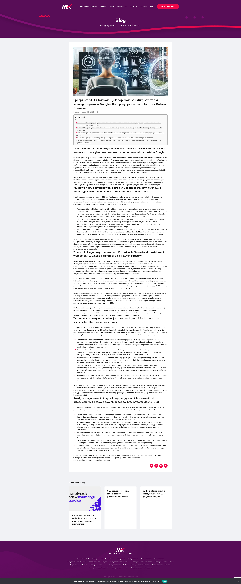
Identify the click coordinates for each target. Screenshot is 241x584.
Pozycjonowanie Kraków (164, 561)
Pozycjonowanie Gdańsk (76, 561)
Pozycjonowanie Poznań (140, 564)
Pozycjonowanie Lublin (78, 564)
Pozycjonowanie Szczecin (98, 568)
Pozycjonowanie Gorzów (119, 561)
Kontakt (143, 6)
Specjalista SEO (141, 214)
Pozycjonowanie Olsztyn (118, 564)
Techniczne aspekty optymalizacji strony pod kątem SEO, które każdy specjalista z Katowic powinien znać (114, 137)
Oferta (111, 6)
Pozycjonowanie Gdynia (98, 561)
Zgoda (165, 581)
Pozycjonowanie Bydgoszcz (127, 559)
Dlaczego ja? (122, 6)
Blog (151, 6)
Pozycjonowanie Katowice (142, 561)
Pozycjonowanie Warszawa (141, 568)
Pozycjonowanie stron (88, 6)
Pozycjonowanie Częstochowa (152, 559)
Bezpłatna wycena (168, 6)
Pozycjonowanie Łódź (98, 564)
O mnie (103, 6)
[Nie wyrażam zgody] (239, 581)
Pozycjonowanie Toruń (119, 568)
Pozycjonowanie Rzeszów (161, 564)
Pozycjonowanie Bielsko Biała (103, 559)
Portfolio (133, 6)
